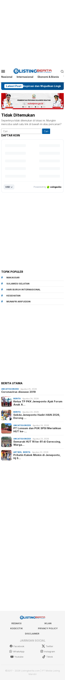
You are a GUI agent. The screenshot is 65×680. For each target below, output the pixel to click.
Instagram (49, 651)
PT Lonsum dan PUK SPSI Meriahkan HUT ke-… (37, 430)
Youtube (18, 656)
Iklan (47, 623)
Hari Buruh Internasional (23, 289)
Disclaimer (32, 633)
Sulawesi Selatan (17, 283)
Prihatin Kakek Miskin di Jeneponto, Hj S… (37, 457)
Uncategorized (10, 389)
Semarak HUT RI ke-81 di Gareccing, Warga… (37, 443)
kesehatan (13, 295)
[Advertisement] (32, 32)
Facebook (19, 646)
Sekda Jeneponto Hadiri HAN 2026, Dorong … (36, 416)
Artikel (17, 452)
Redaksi (16, 623)
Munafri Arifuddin (18, 301)
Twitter (49, 646)
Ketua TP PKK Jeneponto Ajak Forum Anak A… (37, 403)
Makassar (13, 277)
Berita (17, 398)
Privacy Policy (48, 628)
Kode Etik (16, 628)
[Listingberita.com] (32, 70)
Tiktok (49, 656)
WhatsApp (18, 651)
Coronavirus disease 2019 (18, 391)
